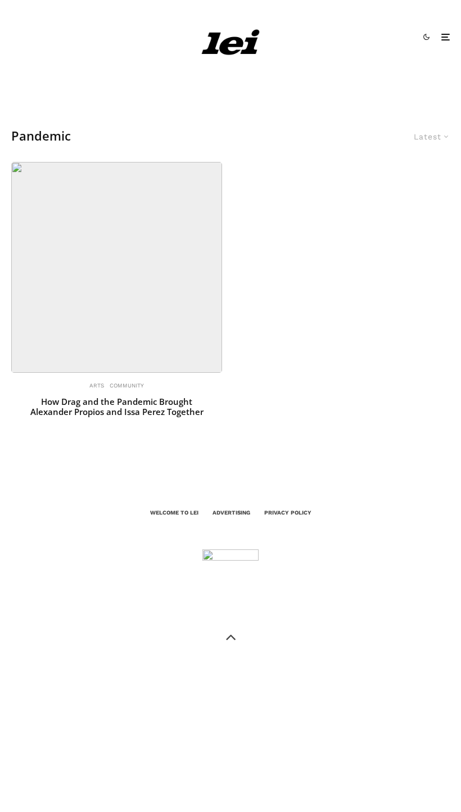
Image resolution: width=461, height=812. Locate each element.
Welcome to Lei (174, 512)
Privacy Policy (287, 512)
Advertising (231, 512)
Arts (96, 385)
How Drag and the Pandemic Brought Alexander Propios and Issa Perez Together (117, 406)
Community (127, 385)
